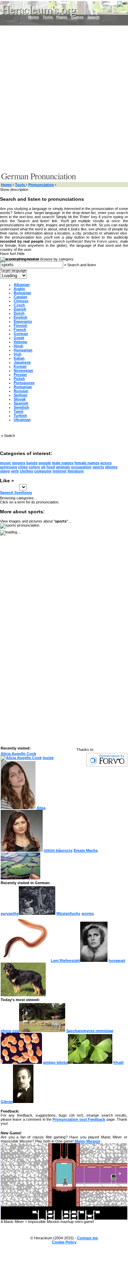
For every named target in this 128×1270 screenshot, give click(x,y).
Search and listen (81, 265)
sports (98, 467)
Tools (20, 185)
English (20, 317)
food (50, 467)
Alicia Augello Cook (18, 754)
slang (5, 471)
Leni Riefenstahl (65, 960)
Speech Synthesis (16, 492)
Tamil (18, 411)
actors (106, 463)
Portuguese (24, 383)
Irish (18, 354)
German (21, 334)
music (5, 463)
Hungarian (23, 350)
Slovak (20, 399)
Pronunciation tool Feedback (79, 1119)
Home (6, 185)
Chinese (21, 301)
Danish (20, 309)
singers (18, 463)
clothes (26, 471)
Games (77, 17)
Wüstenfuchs (68, 913)
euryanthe (10, 913)
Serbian (20, 395)
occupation (81, 467)
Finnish (20, 325)
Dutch (19, 313)
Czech (19, 305)
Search (93, 17)
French (20, 330)
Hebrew (20, 342)
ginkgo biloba (55, 1062)
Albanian (22, 285)
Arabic (19, 289)
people (45, 463)
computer (43, 471)
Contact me (87, 1238)
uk (43, 467)
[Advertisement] (64, 98)
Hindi (18, 346)
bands (32, 463)
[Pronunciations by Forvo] (106, 765)
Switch (9, 436)
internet (60, 471)
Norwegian (23, 370)
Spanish (21, 403)
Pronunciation (41, 185)
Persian (20, 375)
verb (15, 471)
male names (62, 463)
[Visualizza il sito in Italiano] (117, 6)
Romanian (23, 387)
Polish (19, 379)
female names (86, 463)
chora (6, 1031)
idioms (111, 467)
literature (76, 471)
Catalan (20, 297)
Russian (21, 391)
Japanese (22, 362)
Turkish (20, 415)
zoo (15, 1031)
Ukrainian (22, 420)
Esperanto (23, 321)
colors (34, 467)
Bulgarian (22, 293)
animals (63, 467)
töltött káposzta (58, 850)
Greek (19, 338)
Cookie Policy (64, 1242)
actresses (8, 467)
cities (23, 467)
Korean (20, 366)
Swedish (21, 407)
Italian (19, 358)
